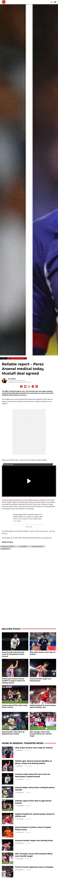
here (5, 533)
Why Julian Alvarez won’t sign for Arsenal (34, 748)
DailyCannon (20, 750)
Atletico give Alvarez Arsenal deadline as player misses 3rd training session (13, 681)
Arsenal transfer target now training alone (34, 840)
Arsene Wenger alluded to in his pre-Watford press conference (25, 500)
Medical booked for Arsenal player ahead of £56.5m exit (43, 706)
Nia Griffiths (12, 379)
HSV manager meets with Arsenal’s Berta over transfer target (41, 734)
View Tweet (29, 526)
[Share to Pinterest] (36, 386)
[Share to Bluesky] (25, 386)
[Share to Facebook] (21, 386)
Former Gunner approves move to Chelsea (34, 867)
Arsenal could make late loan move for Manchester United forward (13, 654)
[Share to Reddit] (33, 386)
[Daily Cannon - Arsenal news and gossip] (4, 2)
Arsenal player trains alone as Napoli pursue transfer (13, 733)
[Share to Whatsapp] (29, 386)
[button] (51, 2)
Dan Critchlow (20, 779)
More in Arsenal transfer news (23, 743)
